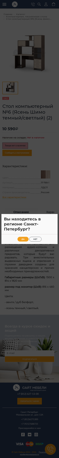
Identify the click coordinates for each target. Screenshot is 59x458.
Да (23, 239)
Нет (35, 239)
